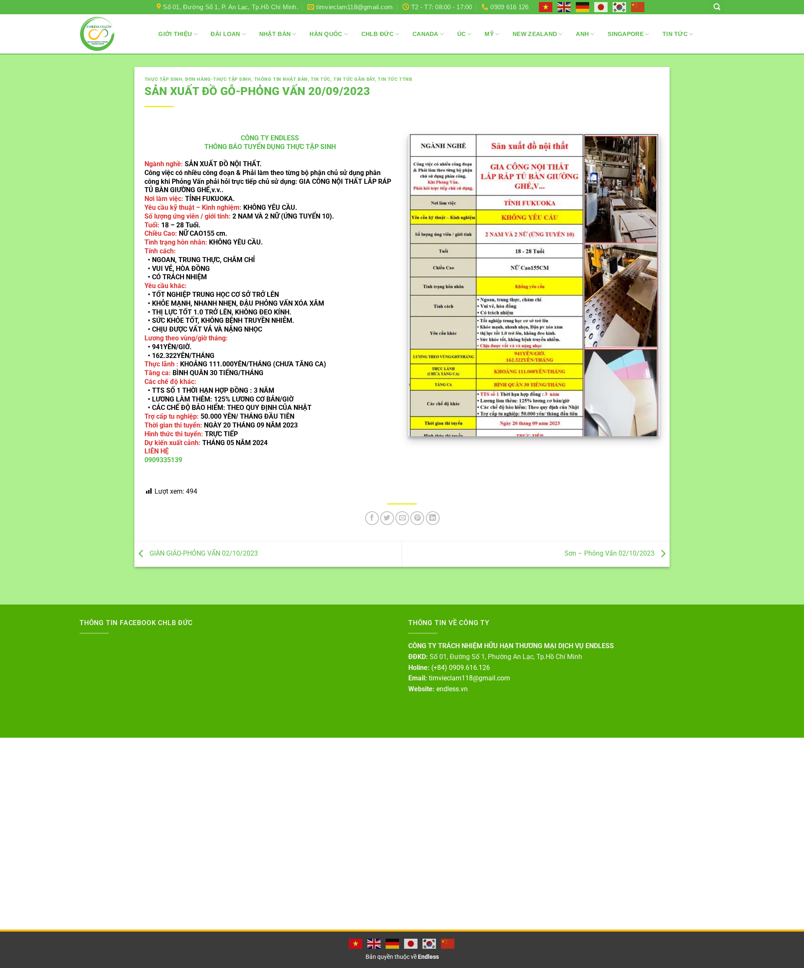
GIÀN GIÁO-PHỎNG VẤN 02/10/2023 (203, 553)
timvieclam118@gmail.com (469, 678)
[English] (564, 7)
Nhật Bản (275, 34)
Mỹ (489, 34)
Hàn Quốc (325, 34)
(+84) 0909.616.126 (460, 668)
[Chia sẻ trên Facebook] (372, 518)
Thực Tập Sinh (163, 79)
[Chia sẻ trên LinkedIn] (433, 518)
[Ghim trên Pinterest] (417, 518)
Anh (582, 34)
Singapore (626, 34)
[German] (583, 7)
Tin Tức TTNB (395, 79)
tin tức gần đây (354, 79)
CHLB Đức (377, 34)
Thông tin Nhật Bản (281, 79)
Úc (461, 34)
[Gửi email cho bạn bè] (402, 518)
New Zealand (535, 34)
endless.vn (452, 689)
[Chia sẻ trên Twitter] (387, 518)
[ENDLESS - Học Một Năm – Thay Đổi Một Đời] (97, 33)
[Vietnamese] (546, 7)
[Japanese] (601, 7)
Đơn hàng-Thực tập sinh (218, 79)
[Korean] (620, 7)
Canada (425, 34)
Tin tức (320, 79)
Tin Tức (675, 34)
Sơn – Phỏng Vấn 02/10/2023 (610, 553)
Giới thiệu (175, 34)
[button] (717, 7)
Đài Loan (225, 34)
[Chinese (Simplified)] (638, 7)
